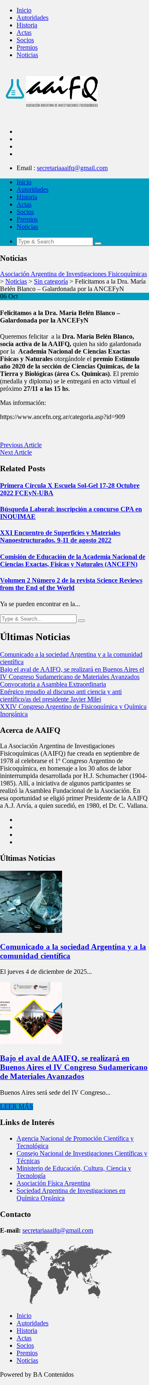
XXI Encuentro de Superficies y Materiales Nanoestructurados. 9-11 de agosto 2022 (60, 536)
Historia (27, 25)
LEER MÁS (16, 1106)
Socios (25, 39)
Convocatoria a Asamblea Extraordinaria (53, 684)
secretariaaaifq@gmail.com (72, 167)
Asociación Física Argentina (53, 1183)
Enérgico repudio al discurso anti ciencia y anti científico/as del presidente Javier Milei (61, 695)
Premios (27, 47)
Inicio (24, 10)
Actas (24, 32)
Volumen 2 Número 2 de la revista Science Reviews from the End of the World (71, 584)
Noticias (27, 54)
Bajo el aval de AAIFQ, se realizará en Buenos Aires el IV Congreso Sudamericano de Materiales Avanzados (72, 673)
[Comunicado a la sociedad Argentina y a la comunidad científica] (31, 930)
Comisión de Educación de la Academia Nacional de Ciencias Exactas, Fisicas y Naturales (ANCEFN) (72, 560)
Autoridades (32, 17)
